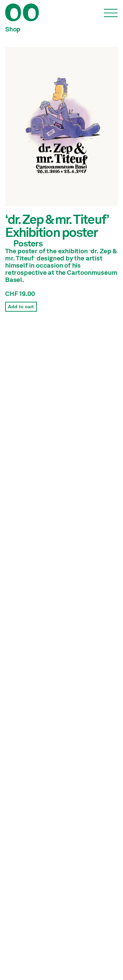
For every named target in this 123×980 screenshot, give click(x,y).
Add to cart (21, 306)
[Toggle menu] (111, 13)
